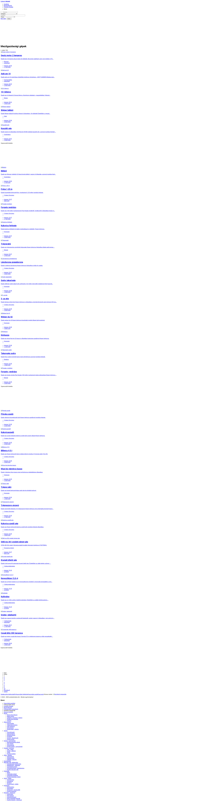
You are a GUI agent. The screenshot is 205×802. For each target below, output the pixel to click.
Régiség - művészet (9, 792)
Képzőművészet (11, 797)
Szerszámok (10, 745)
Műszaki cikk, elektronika (11, 762)
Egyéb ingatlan (11, 753)
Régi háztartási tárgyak (13, 798)
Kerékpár (9, 736)
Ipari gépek (10, 743)
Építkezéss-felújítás (12, 719)
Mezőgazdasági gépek (13, 742)
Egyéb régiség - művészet (14, 800)
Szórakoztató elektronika (14, 764)
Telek (8, 752)
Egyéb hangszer (11, 791)
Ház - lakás (10, 749)
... (4, 681)
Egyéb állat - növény (13, 729)
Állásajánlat (10, 756)
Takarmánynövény (12, 725)
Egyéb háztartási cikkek (13, 777)
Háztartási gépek (12, 774)
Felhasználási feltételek (21, 694)
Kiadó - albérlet (11, 751)
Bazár (5, 713)
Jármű (5, 730)
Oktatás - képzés (11, 759)
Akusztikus (10, 788)
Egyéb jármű (10, 739)
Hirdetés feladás (8, 706)
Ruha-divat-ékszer (12, 715)
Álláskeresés (10, 758)
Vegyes (9, 720)
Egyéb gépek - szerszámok (14, 746)
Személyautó (10, 732)
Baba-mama (10, 716)
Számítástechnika (12, 766)
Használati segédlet (9, 703)
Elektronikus (10, 787)
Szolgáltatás (7, 761)
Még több (3, 18)
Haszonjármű (11, 733)
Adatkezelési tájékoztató (7, 694)
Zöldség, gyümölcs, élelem (14, 717)
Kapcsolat (41, 694)
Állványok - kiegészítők (13, 790)
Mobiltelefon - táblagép (13, 765)
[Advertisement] (102, 32)
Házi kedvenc (11, 726)
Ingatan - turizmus (9, 748)
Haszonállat (10, 723)
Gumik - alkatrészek (12, 738)
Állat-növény (7, 722)
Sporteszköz (10, 779)
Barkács (9, 782)
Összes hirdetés (8, 712)
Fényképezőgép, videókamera (15, 768)
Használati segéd (33, 694)
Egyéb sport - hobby (12, 784)
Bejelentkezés (8, 707)
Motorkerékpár (11, 735)
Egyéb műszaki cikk (12, 769)
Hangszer (6, 785)
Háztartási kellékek (12, 775)
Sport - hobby (7, 778)
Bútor (8, 772)
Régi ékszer (10, 795)
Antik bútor (10, 794)
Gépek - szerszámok (9, 741)
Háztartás (6, 771)
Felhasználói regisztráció (11, 709)
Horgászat (10, 781)
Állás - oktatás (8, 755)
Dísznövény (10, 728)
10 (4, 688)
